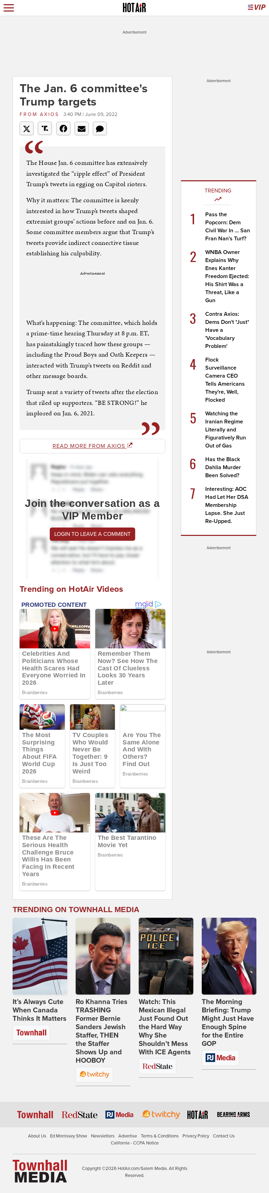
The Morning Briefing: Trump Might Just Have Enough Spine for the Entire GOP (228, 1023)
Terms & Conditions (160, 1136)
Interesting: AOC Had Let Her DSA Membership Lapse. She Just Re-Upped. (226, 505)
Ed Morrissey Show (68, 1136)
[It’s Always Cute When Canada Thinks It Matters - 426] (40, 956)
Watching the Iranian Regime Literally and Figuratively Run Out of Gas (225, 429)
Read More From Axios (90, 446)
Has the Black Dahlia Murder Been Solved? (223, 467)
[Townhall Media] (40, 1171)
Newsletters (103, 1136)
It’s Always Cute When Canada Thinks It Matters (40, 1010)
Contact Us (224, 1136)
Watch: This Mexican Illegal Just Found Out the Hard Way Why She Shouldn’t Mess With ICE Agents (165, 1027)
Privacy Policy (195, 1136)
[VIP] (256, 8)
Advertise (127, 1136)
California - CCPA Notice (135, 1143)
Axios (41, 114)
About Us (37, 1136)
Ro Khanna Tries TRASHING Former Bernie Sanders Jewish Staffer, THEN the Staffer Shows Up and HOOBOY (101, 1031)
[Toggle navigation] (9, 8)
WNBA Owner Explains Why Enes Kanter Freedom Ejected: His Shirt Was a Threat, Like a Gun (227, 276)
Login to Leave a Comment (92, 534)
